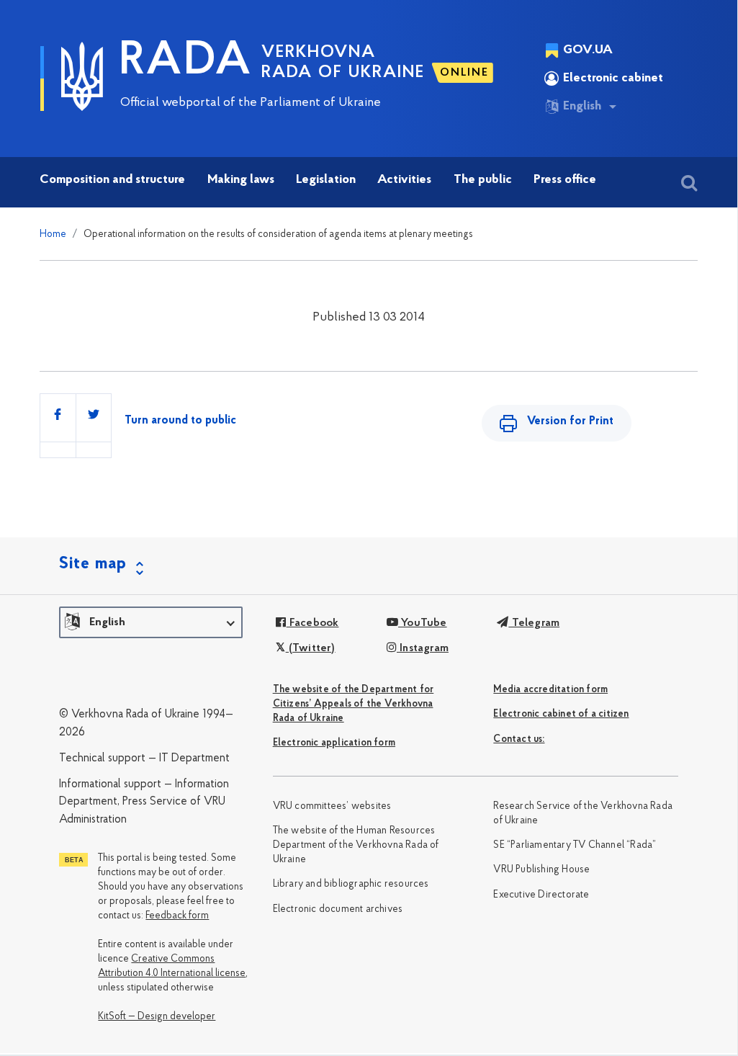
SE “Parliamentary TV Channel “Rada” (574, 845)
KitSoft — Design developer (156, 1016)
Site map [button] (93, 564)
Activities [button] (404, 180)
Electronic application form (334, 743)
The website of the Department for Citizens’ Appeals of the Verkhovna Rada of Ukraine (353, 704)
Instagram (423, 648)
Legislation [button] (326, 180)
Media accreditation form (550, 689)
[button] (151, 622)
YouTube (422, 623)
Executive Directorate (541, 895)
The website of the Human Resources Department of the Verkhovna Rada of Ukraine (356, 845)
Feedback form (177, 915)
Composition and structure (112, 180)
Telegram (533, 623)
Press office (565, 180)
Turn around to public (180, 420)
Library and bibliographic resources (351, 884)
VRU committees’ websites (332, 806)
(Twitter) (310, 648)
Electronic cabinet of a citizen (561, 714)
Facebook (312, 623)
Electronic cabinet (613, 78)
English (582, 106)
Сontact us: (518, 739)
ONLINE (464, 73)
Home (53, 234)
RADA (186, 61)
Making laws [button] (240, 180)
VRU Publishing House (541, 869)
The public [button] (483, 180)
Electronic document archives (338, 909)
